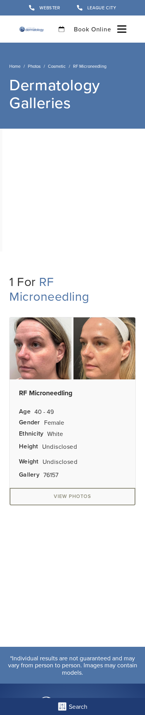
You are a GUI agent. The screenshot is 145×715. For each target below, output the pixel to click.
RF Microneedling (49, 288)
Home (14, 66)
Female (54, 422)
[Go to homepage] (31, 29)
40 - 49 (44, 411)
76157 (50, 474)
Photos (34, 66)
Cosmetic (57, 66)
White (55, 433)
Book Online (92, 29)
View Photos (72, 496)
